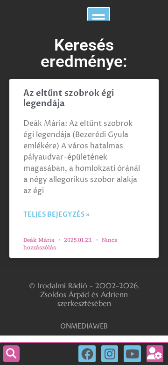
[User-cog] (155, 353)
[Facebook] (86, 353)
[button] (98, 18)
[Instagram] (109, 353)
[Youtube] (132, 353)
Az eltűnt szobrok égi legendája (68, 99)
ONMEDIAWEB (84, 326)
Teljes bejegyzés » (56, 214)
